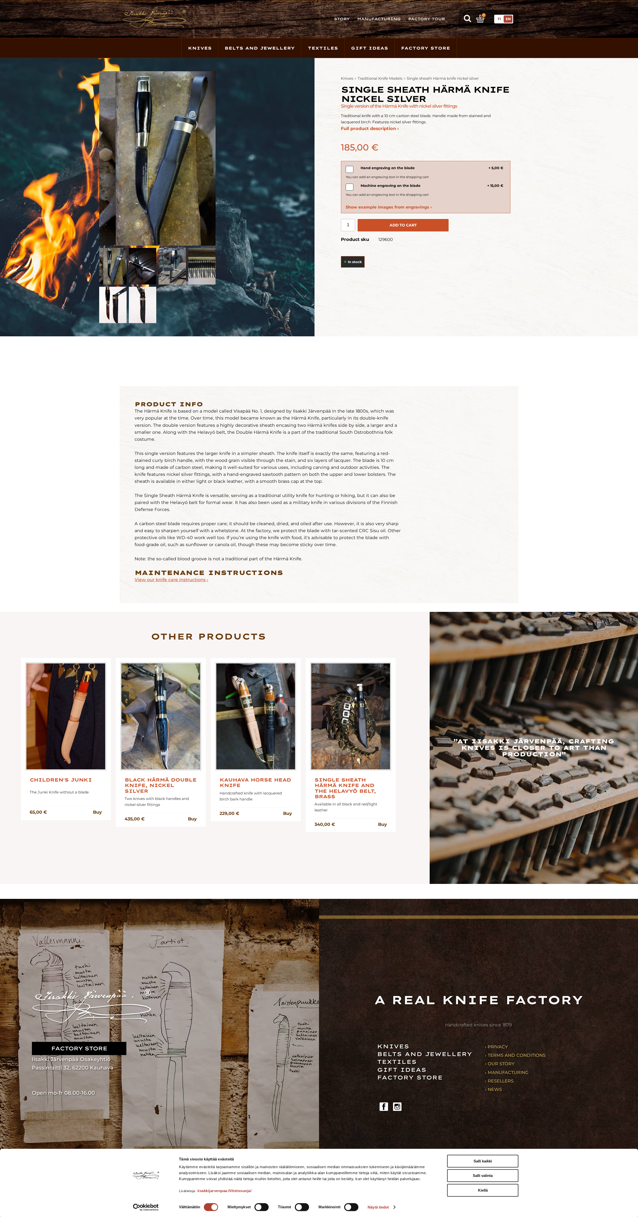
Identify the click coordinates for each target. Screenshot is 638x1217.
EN (508, 19)
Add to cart (403, 225)
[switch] (261, 1207)
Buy (97, 812)
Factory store (425, 48)
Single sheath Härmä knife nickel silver (443, 78)
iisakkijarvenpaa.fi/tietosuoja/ (224, 1191)
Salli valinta (483, 1176)
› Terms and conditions (515, 1055)
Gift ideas (369, 48)
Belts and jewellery (260, 48)
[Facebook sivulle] (384, 1106)
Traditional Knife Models (380, 78)
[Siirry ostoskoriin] (480, 19)
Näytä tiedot (378, 1207)
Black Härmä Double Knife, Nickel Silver (160, 785)
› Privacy (496, 1046)
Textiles (323, 48)
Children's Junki (61, 780)
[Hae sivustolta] (467, 19)
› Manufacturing (507, 1072)
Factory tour (426, 19)
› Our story (499, 1063)
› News (493, 1089)
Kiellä (483, 1190)
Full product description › (370, 128)
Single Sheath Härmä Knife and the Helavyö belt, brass (345, 788)
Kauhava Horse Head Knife (255, 782)
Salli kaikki (483, 1161)
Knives (200, 48)
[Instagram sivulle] (397, 1106)
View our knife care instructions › (171, 579)
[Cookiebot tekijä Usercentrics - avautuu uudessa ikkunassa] (146, 1207)
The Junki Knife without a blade (59, 792)
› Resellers (499, 1080)
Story (342, 19)
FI (499, 19)
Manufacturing (379, 19)
